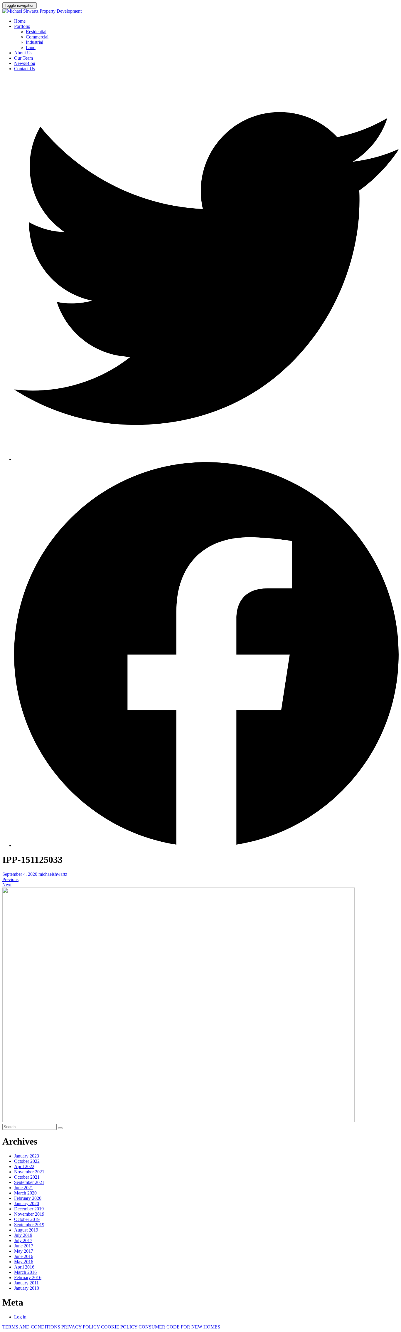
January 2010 (26, 1288)
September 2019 (29, 1224)
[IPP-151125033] (178, 1120)
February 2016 (27, 1277)
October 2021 (27, 1177)
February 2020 (27, 1198)
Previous (10, 879)
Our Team (23, 58)
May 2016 (23, 1261)
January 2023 (26, 1155)
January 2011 (26, 1282)
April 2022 (24, 1166)
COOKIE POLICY (119, 1326)
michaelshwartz (52, 874)
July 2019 (23, 1235)
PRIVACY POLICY (80, 1326)
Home (20, 21)
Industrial (34, 42)
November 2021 (29, 1171)
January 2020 (26, 1203)
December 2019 (29, 1208)
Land (31, 47)
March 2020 (25, 1192)
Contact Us (24, 68)
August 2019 (26, 1229)
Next (6, 884)
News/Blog (24, 63)
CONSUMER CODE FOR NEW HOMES (179, 1326)
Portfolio (22, 26)
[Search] (60, 1128)
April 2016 (24, 1266)
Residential (36, 31)
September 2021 (29, 1182)
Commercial (37, 36)
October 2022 (27, 1161)
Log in (20, 1316)
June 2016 (23, 1256)
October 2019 (27, 1219)
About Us (23, 52)
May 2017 (23, 1251)
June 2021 (23, 1187)
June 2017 (23, 1245)
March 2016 (25, 1272)
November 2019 (29, 1214)
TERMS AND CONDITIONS (31, 1326)
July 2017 (23, 1240)
